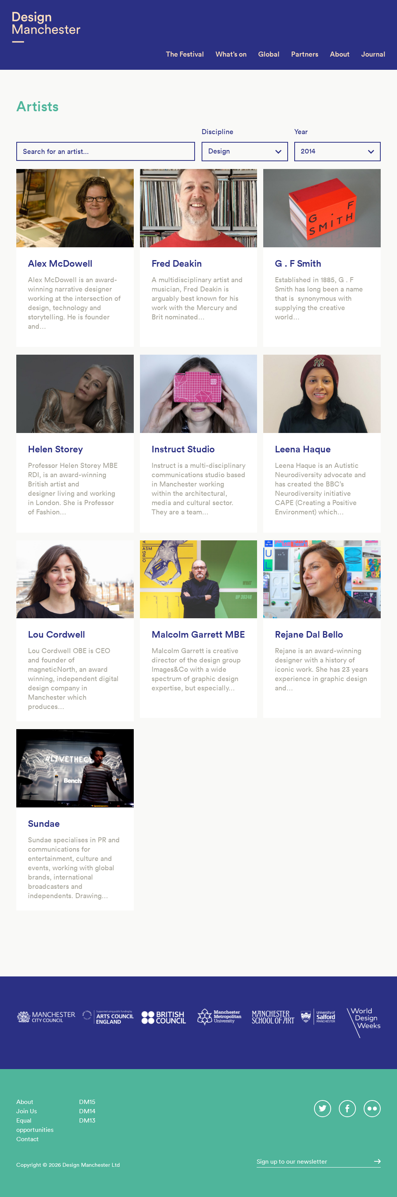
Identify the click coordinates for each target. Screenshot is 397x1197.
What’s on (231, 54)
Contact (27, 1139)
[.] (375, 1161)
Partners (304, 54)
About (340, 54)
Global (269, 54)
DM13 (87, 1120)
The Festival (185, 54)
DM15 (87, 1102)
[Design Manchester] (46, 35)
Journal (373, 54)
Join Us (26, 1111)
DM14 (87, 1111)
